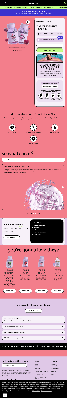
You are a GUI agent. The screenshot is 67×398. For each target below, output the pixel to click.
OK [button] (5, 395)
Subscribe (38, 368)
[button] (33, 7)
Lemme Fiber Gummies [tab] (50, 86)
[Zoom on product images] (28, 22)
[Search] (5, 3)
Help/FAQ (54, 365)
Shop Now (9, 291)
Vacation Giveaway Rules (41, 378)
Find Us (53, 371)
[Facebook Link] (15, 379)
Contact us (55, 368)
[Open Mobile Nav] (2, 3)
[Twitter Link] (11, 379)
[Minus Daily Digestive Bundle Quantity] (39, 45)
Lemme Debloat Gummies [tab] (49, 83)
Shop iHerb (54, 374)
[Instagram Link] (3, 379)
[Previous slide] (9, 51)
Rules (54, 75)
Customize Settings (46, 391)
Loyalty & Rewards (41, 371)
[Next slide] (25, 51)
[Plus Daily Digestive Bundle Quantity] (60, 45)
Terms (12, 375)
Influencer (38, 374)
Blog (36, 365)
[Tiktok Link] (7, 379)
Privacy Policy (36, 391)
